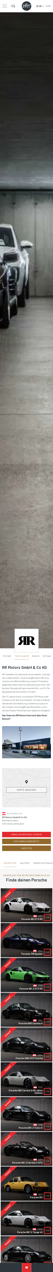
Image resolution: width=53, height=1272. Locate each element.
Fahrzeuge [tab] (10, 863)
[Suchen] (13, 6)
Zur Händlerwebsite (26, 841)
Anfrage (47, 655)
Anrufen (26, 848)
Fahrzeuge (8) (22, 655)
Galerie (35, 655)
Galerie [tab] (25, 863)
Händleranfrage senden (26, 834)
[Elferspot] (27, 6)
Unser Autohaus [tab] (43, 863)
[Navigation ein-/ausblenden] (4, 6)
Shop (48, 6)
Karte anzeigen (26, 790)
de (40, 6)
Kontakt (7, 655)
